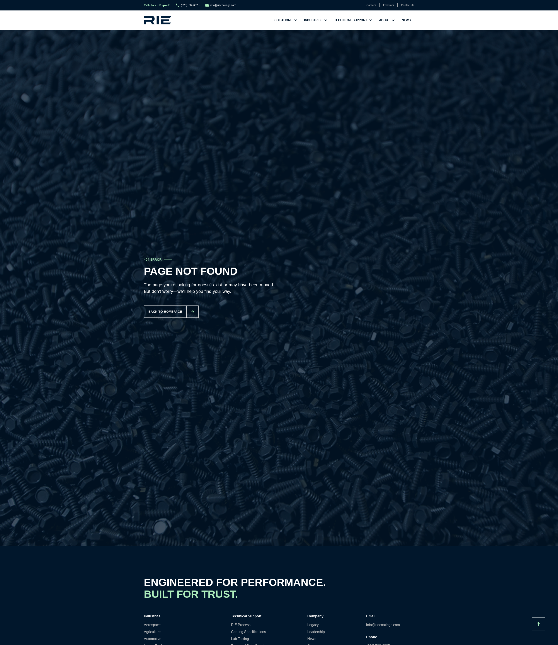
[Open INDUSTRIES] (325, 20)
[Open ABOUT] (393, 20)
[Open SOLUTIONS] (295, 20)
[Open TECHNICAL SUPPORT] (370, 20)
